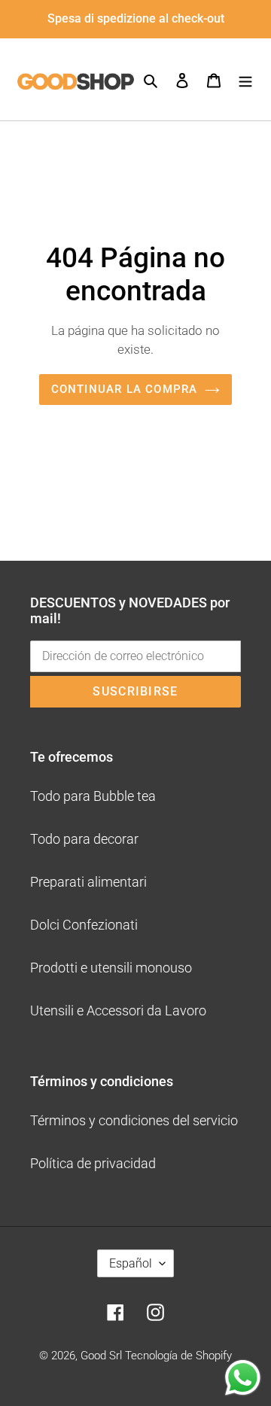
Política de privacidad (93, 1163)
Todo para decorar (84, 839)
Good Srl (101, 1355)
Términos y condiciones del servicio (134, 1120)
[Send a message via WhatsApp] (242, 1377)
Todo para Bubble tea (93, 796)
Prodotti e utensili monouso (111, 967)
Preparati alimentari (88, 882)
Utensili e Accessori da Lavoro (118, 1010)
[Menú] (245, 79)
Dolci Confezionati (84, 925)
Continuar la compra (124, 389)
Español (130, 1263)
